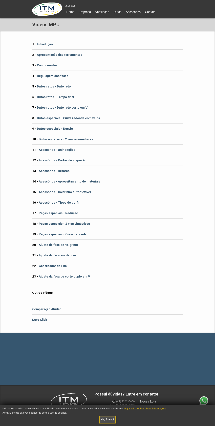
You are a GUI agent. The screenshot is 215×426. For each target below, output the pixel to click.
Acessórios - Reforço (54, 171)
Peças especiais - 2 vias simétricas (64, 224)
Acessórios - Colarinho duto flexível (65, 192)
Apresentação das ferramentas (59, 55)
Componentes (47, 65)
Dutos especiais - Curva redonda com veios (68, 118)
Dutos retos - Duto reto (54, 86)
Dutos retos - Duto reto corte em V (62, 107)
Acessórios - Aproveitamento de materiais (69, 181)
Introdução (45, 44)
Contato (150, 12)
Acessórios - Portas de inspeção (62, 160)
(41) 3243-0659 (125, 401)
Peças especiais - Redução (58, 213)
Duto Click (39, 320)
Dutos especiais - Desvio (55, 129)
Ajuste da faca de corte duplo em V (64, 276)
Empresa (85, 12)
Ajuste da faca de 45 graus (58, 245)
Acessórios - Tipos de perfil (59, 202)
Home (70, 12)
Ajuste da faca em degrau (57, 255)
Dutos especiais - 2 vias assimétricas (66, 139)
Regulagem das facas (52, 76)
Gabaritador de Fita (53, 266)
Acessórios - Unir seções (57, 150)
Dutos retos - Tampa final (55, 97)
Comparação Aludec (46, 309)
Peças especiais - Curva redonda (63, 234)
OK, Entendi (107, 419)
